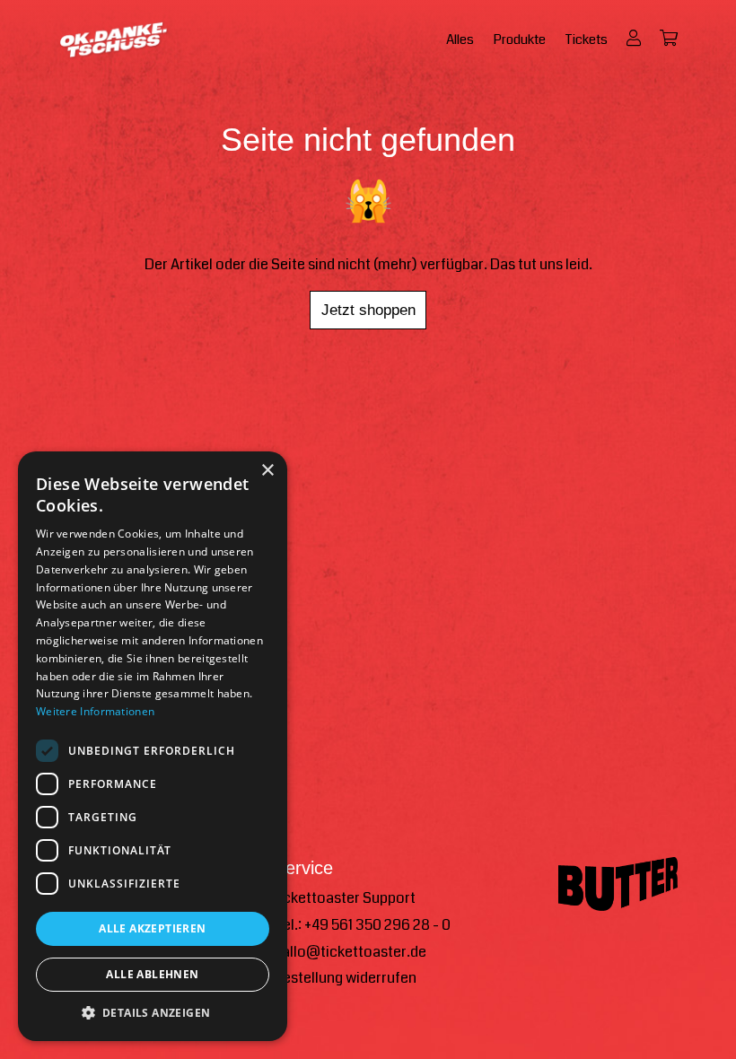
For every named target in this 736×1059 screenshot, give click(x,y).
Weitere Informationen (95, 711)
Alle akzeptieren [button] (152, 928)
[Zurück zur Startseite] (114, 41)
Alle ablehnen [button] (152, 974)
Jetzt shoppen (368, 310)
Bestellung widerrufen (345, 977)
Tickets (586, 39)
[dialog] (152, 746)
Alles (460, 39)
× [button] (267, 470)
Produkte (519, 39)
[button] (152, 1013)
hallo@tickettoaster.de (350, 951)
